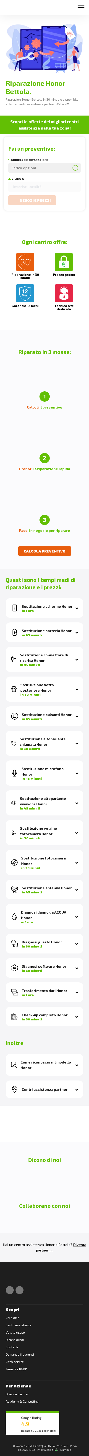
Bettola (64, 1244)
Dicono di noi (15, 1340)
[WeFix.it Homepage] (11, 1278)
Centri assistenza (18, 1325)
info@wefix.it (45, 1449)
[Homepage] (10, 5)
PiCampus (64, 1449)
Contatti (12, 1347)
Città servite (15, 1362)
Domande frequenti (20, 1354)
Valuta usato (15, 1332)
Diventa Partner (17, 1394)
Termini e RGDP (16, 1369)
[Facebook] (10, 1290)
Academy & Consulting (22, 1401)
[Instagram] (20, 1290)
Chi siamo (12, 1318)
